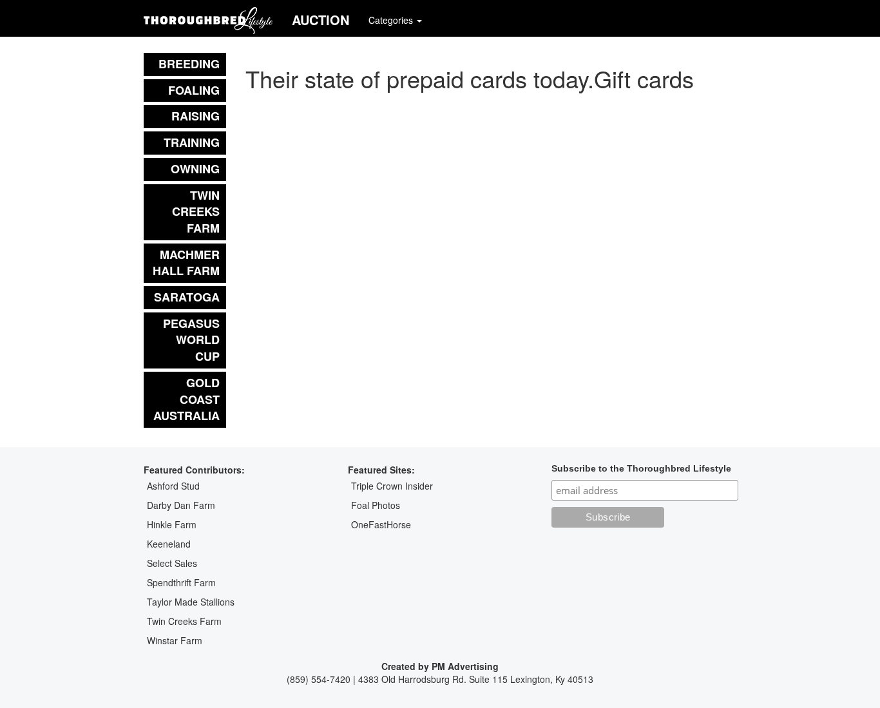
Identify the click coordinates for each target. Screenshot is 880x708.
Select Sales (172, 563)
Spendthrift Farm (181, 582)
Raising (195, 116)
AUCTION (320, 19)
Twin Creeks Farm (196, 211)
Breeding (189, 63)
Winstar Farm (174, 640)
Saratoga (187, 297)
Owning (195, 168)
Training (192, 142)
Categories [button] (392, 20)
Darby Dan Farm (181, 505)
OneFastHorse (381, 524)
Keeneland (169, 543)
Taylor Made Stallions (190, 601)
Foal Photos (375, 505)
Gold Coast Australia (186, 399)
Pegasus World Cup (191, 340)
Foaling (194, 90)
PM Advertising (465, 666)
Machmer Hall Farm (186, 263)
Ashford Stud (173, 485)
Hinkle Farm (171, 524)
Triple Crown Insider (392, 485)
